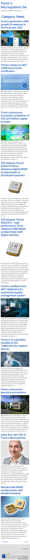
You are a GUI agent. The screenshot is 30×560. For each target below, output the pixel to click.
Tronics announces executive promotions (13, 390)
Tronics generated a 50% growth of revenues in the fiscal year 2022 (15, 24)
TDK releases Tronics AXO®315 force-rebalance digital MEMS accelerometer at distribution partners (14, 169)
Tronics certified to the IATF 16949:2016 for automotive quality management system (13, 290)
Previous (4, 542)
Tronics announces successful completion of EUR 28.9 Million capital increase (15, 117)
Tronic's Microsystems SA (13, 5)
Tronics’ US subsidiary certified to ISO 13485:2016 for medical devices (14, 344)
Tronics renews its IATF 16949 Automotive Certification (14, 68)
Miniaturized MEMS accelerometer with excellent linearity (12, 490)
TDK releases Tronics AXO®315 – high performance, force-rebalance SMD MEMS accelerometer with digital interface (13, 227)
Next (27, 542)
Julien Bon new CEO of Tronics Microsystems (13, 436)
